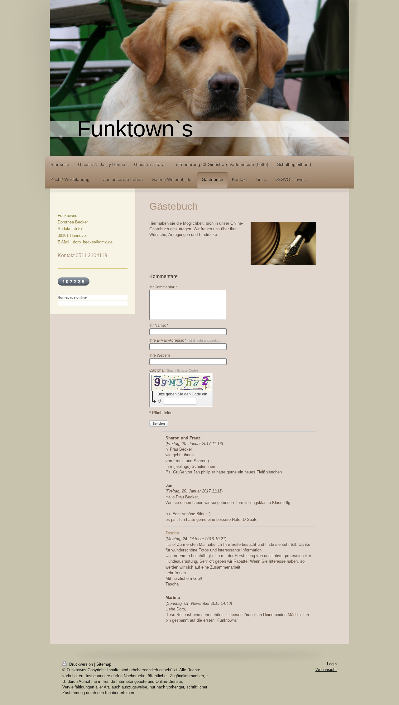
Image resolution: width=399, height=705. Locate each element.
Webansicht (326, 669)
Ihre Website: (160, 355)
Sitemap (103, 664)
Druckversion (81, 664)
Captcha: (173, 370)
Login (332, 664)
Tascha (172, 533)
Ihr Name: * (158, 325)
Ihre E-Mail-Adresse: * (184, 340)
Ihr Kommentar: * (163, 287)
